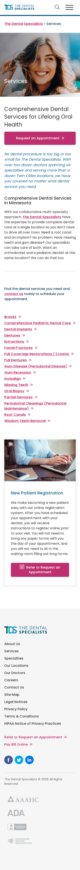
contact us (13, 293)
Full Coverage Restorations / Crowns (36, 353)
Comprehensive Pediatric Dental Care (37, 323)
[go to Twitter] (19, 760)
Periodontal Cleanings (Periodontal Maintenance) (35, 406)
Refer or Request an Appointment (43, 570)
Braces (10, 316)
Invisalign (12, 378)
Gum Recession (17, 372)
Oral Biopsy (14, 391)
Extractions (14, 341)
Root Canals (15, 414)
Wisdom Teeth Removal (25, 420)
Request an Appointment (38, 138)
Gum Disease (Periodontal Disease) (35, 366)
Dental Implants (18, 329)
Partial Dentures (18, 397)
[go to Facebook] (8, 760)
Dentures (12, 335)
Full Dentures (15, 360)
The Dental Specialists (42, 217)
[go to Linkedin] (29, 760)
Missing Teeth (16, 384)
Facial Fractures (18, 347)
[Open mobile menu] (69, 7)
